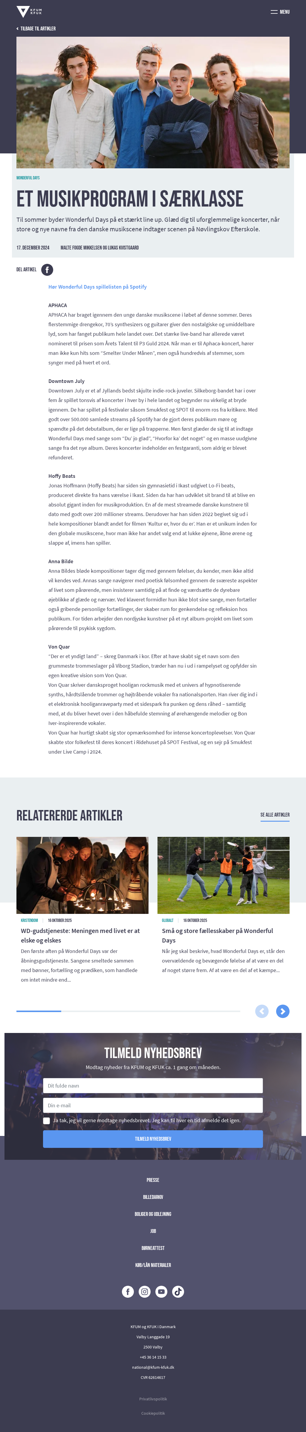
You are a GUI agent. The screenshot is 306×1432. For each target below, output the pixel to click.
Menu (284, 12)
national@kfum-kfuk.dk (153, 1367)
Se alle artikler (275, 815)
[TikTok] (178, 1292)
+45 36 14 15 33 (153, 1357)
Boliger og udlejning (153, 1214)
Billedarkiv (153, 1197)
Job (153, 1231)
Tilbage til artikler (38, 29)
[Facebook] (128, 1292)
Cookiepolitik (153, 1413)
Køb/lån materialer (153, 1265)
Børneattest (153, 1248)
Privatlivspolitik (153, 1399)
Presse (153, 1180)
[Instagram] (145, 1292)
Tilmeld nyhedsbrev (153, 1139)
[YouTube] (161, 1292)
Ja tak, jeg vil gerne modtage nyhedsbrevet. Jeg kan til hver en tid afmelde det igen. (147, 1120)
